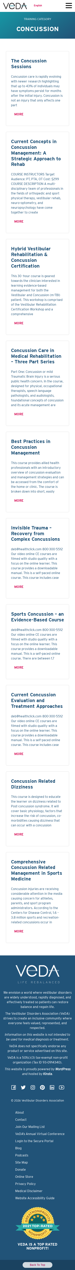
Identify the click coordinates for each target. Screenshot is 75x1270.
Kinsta (47, 1074)
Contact (21, 1120)
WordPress (63, 1069)
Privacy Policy (25, 1184)
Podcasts (21, 1155)
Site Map (21, 1162)
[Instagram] (33, 1089)
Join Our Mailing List (30, 1127)
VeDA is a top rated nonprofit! (37, 1246)
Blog (18, 1148)
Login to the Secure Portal (34, 1141)
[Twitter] (23, 1089)
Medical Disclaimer (29, 1191)
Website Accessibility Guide (35, 1198)
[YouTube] (61, 1089)
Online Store (24, 1177)
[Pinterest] (42, 1089)
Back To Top (37, 1264)
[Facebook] (13, 1089)
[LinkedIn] (52, 1089)
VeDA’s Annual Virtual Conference (40, 1134)
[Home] (15, 6)
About (19, 1112)
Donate (20, 1169)
